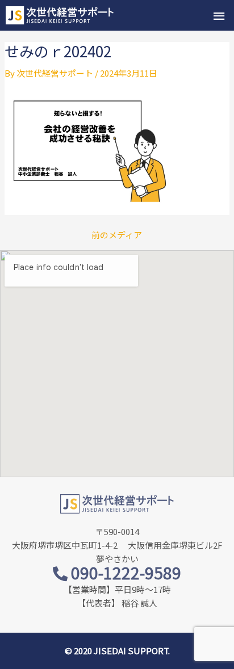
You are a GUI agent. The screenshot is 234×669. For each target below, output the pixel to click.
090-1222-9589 (124, 572)
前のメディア (116, 234)
